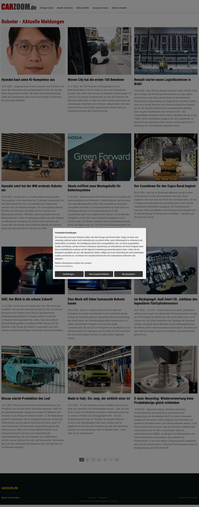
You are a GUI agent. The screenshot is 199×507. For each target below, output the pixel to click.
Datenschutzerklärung (64, 266)
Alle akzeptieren (128, 274)
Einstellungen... (69, 274)
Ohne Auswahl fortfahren (99, 274)
